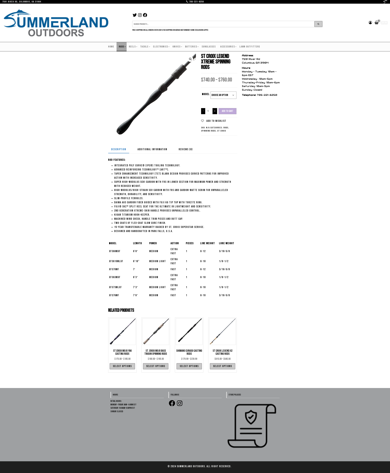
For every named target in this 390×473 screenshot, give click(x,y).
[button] (190, 59)
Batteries (191, 46)
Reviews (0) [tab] (186, 149)
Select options (122, 366)
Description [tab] (118, 149)
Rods (121, 46)
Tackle (144, 46)
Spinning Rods (208, 131)
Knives (177, 46)
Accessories (227, 46)
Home (111, 46)
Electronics (160, 46)
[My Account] (370, 23)
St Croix (221, 131)
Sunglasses (209, 46)
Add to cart (227, 111)
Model (206, 94)
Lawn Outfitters (249, 46)
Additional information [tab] (152, 149)
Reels (132, 46)
